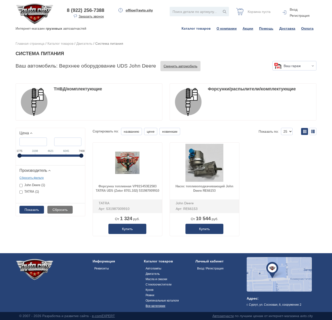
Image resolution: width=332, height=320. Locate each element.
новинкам (169, 131)
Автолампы (153, 268)
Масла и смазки (156, 279)
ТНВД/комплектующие (78, 88)
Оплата (307, 28)
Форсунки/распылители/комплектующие (252, 88)
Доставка (287, 28)
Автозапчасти (223, 316)
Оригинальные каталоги (162, 300)
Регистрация (300, 15)
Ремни (150, 295)
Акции (248, 28)
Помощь (266, 28)
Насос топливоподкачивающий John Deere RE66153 (204, 188)
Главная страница (30, 43)
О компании (227, 28)
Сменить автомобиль (180, 66)
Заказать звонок (91, 16)
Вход (293, 9)
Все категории (155, 306)
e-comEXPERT (103, 316)
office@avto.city (139, 10)
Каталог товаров (196, 28)
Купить (127, 229)
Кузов (149, 290)
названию (131, 131)
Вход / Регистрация (210, 268)
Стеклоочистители (159, 284)
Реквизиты (101, 268)
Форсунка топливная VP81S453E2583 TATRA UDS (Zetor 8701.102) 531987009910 (127, 188)
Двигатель (84, 43)
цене (151, 131)
